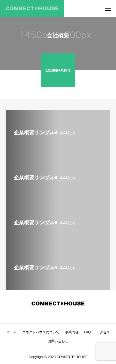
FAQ (87, 332)
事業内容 (72, 332)
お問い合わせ (58, 341)
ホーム (11, 332)
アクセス (103, 332)
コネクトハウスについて (40, 332)
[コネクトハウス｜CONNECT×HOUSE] (32, 8)
